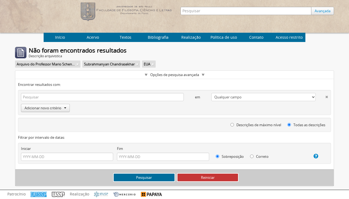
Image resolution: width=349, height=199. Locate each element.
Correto (262, 156)
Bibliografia (158, 37)
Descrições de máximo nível (258, 124)
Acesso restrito (289, 37)
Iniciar (26, 148)
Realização (191, 37)
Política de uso (223, 37)
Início (60, 37)
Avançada (322, 10)
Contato (256, 37)
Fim (120, 148)
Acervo (93, 37)
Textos (125, 37)
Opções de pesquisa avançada (174, 74)
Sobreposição (232, 156)
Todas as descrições (309, 124)
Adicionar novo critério (43, 107)
